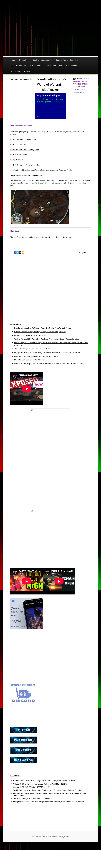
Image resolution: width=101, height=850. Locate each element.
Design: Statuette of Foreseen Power (23, 139)
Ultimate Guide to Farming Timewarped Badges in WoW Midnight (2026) (40, 331)
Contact (27, 71)
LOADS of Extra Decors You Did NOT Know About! (32, 360)
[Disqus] (50, 290)
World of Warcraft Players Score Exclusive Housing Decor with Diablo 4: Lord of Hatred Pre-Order (49, 363)
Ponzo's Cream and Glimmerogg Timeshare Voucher (54, 170)
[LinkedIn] (20, 252)
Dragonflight (23, 60)
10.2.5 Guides (71, 65)
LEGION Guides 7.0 (18, 65)
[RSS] (23, 252)
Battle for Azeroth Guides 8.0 (67, 60)
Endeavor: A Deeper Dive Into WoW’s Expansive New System (36, 356)
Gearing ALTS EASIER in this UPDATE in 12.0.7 (31, 335)
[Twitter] (17, 252)
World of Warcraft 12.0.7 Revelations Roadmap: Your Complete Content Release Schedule (46, 339)
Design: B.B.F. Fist (16, 160)
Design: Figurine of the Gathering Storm (24, 149)
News (13, 60)
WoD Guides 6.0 (36, 65)
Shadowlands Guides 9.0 (42, 60)
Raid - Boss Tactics (54, 65)
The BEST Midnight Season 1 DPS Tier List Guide (32, 349)
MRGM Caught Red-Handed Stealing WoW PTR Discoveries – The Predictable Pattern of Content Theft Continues (50, 794)
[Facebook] (15, 252)
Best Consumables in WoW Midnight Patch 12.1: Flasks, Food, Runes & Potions (42, 328)
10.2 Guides (15, 71)
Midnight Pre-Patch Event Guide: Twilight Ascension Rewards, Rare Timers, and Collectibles (47, 352)
